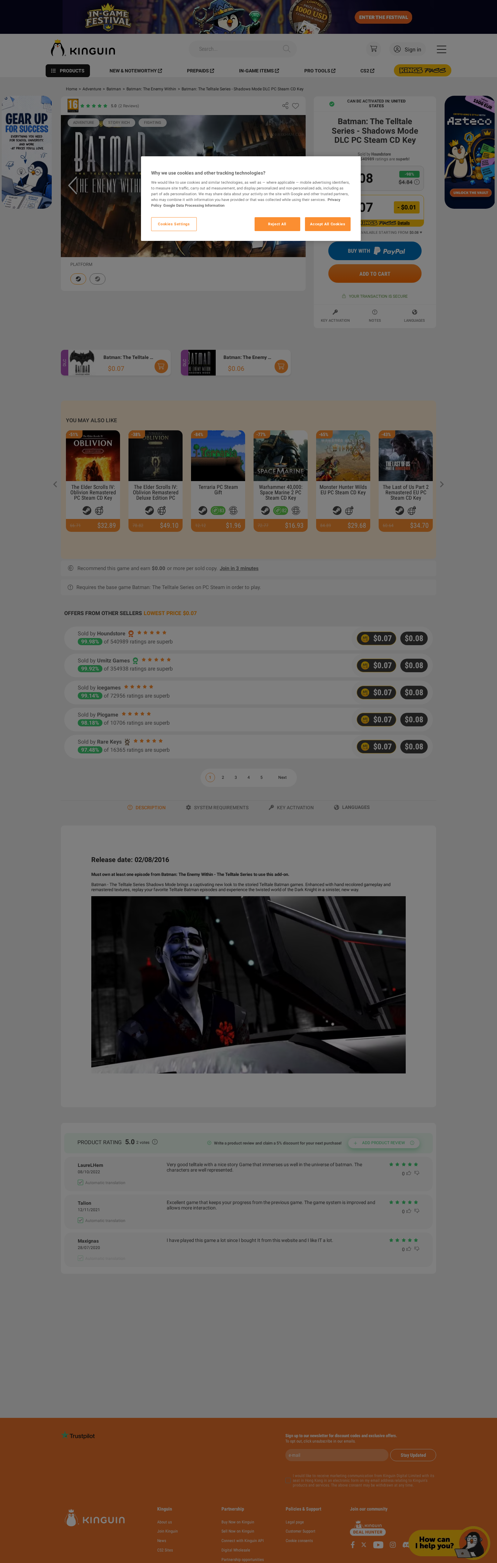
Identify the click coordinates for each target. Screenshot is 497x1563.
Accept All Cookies (327, 224)
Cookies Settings (174, 224)
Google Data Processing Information (193, 205)
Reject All (277, 224)
